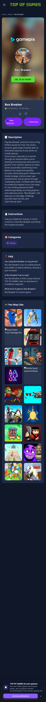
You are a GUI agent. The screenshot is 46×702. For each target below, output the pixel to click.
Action (10, 14)
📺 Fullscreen (32, 122)
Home (4, 14)
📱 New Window (10, 122)
